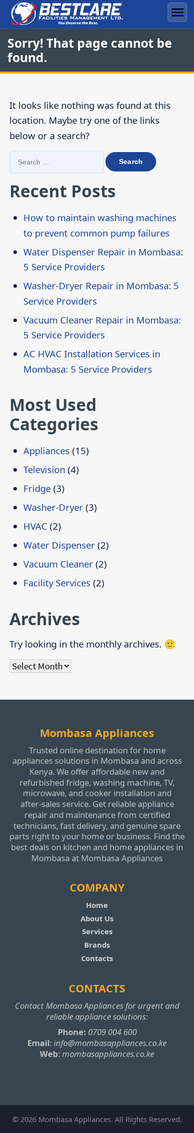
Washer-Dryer (53, 507)
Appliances (46, 450)
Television (44, 469)
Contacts (97, 958)
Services (97, 931)
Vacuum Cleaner (58, 564)
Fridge (37, 488)
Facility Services (57, 582)
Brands (97, 945)
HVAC (35, 526)
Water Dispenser (59, 545)
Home (97, 905)
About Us (97, 918)
